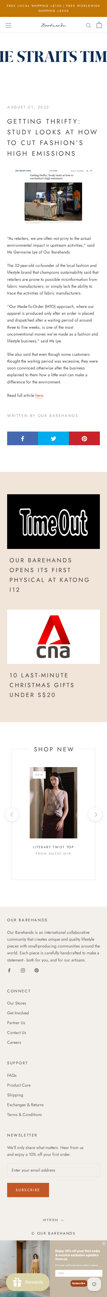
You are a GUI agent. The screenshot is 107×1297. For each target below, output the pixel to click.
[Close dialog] (104, 1243)
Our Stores (16, 1003)
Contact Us (16, 1032)
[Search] (88, 24)
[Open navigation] (8, 25)
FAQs (12, 1075)
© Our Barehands (53, 1233)
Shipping (15, 1095)
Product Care (19, 1085)
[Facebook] (9, 970)
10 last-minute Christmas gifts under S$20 (42, 685)
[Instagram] (23, 970)
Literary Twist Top (53, 847)
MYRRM (51, 1220)
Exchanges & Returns (25, 1105)
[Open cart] (99, 25)
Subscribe (28, 1190)
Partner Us (16, 1023)
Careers (14, 1042)
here (39, 395)
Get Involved (18, 1013)
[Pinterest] (36, 970)
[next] (95, 814)
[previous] (11, 814)
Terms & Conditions (24, 1114)
